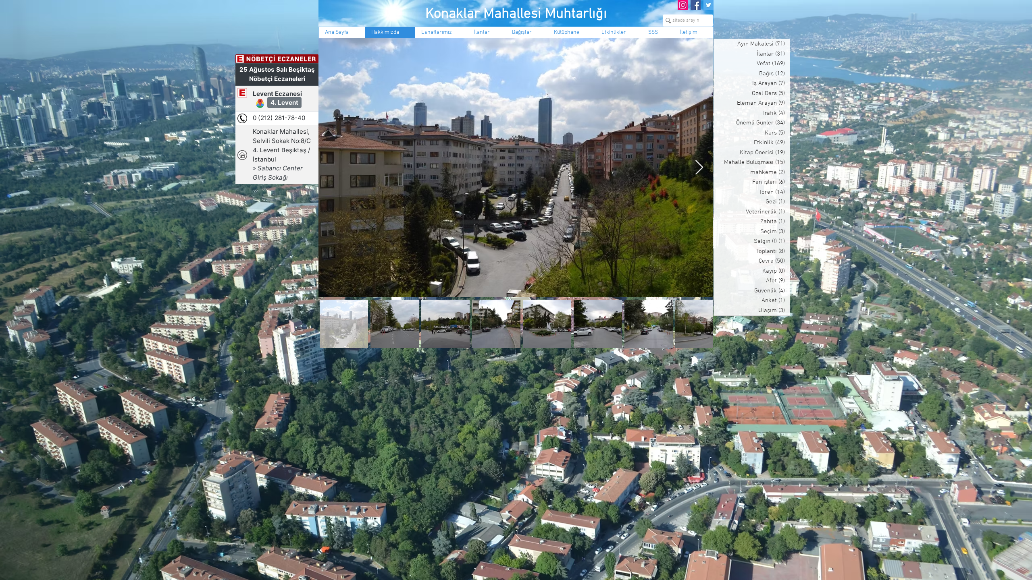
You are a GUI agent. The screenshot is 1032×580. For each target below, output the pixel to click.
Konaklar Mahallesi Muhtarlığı (516, 14)
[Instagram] (683, 5)
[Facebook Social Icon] (696, 5)
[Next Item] (699, 168)
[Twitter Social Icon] (708, 5)
